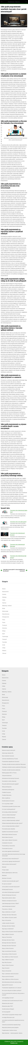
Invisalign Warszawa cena (8, 1017)
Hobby (3, 600)
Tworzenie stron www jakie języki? (18, 521)
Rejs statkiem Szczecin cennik (9, 917)
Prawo (3, 622)
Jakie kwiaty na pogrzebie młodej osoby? (12, 1014)
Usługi (3, 647)
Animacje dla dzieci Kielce (8, 940)
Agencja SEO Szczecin (7, 985)
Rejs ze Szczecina (6, 920)
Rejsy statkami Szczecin (8, 959)
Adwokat (4, 867)
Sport (3, 633)
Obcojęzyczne (5, 617)
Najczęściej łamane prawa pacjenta (10, 1027)
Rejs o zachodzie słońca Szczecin (10, 973)
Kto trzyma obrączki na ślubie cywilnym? (11, 990)
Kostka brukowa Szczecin (8, 800)
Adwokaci (4, 875)
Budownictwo (5, 591)
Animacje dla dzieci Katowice (9, 942)
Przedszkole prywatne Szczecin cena (11, 806)
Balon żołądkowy (6, 798)
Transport (4, 639)
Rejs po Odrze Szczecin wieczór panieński (12, 931)
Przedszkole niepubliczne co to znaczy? (11, 987)
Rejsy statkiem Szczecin (8, 934)
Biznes (4, 588)
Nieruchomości (5, 614)
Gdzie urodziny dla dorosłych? (9, 864)
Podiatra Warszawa (6, 795)
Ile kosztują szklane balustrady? (9, 812)
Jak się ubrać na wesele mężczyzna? (11, 886)
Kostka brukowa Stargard (8, 1009)
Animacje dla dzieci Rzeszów (9, 945)
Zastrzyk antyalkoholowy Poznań (10, 758)
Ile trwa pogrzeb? (6, 1011)
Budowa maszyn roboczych (8, 750)
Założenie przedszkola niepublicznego (11, 1024)
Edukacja (4, 597)
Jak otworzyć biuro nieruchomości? (10, 858)
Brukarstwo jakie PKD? (7, 1006)
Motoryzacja (5, 611)
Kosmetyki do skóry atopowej (9, 781)
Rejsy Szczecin (5, 968)
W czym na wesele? (7, 884)
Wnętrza (4, 650)
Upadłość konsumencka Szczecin (10, 831)
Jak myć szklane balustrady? (9, 815)
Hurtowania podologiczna (8, 789)
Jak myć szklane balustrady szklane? (11, 820)
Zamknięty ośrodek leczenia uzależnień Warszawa (14, 767)
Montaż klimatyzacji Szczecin (9, 895)
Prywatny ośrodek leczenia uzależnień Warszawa (14, 764)
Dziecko (4, 594)
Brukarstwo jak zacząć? (7, 1003)
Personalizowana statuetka (8, 829)
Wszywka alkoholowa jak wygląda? (10, 784)
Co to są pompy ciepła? (7, 803)
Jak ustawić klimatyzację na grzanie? (11, 892)
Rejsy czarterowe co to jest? (9, 912)
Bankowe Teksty (14, 1)
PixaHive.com (13, 1043)
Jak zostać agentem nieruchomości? (10, 851)
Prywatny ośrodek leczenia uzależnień (11, 770)
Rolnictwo (4, 628)
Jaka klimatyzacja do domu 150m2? (10, 903)
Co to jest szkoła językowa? (8, 809)
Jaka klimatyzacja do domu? (8, 906)
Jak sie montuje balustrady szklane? (10, 826)
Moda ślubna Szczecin (7, 837)
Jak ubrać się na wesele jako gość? (10, 881)
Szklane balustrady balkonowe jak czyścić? (12, 823)
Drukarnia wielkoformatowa (8, 817)
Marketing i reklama (7, 605)
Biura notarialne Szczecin (8, 756)
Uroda (3, 645)
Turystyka (4, 642)
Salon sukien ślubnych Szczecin (9, 840)
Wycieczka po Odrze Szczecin (9, 954)
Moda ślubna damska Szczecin (9, 834)
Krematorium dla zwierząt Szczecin (10, 778)
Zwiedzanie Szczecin (7, 843)
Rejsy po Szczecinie (7, 937)
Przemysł (4, 625)
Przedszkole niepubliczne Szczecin (10, 761)
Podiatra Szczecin (6, 792)
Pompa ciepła (5, 869)
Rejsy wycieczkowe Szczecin (9, 951)
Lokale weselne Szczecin (8, 923)
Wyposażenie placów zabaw (9, 898)
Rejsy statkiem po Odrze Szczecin (10, 979)
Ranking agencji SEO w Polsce (9, 772)
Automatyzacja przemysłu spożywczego (11, 982)
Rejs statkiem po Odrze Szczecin (10, 957)
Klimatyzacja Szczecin (7, 889)
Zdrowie (4, 653)
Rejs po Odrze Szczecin (8, 948)
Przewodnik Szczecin (7, 848)
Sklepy (4, 631)
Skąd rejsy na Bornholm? (8, 928)
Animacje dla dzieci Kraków (8, 926)
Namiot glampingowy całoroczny (9, 872)
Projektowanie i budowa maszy (9, 1030)
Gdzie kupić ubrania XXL (8, 753)
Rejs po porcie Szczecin (8, 976)
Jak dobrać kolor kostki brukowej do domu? (12, 1000)
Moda (3, 608)
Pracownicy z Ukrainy (7, 909)
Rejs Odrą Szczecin (6, 962)
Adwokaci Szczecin (6, 878)
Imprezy (4, 602)
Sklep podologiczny (6, 786)
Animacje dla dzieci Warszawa (9, 914)
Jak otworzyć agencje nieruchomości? (11, 861)
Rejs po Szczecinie (6, 971)
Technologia (5, 636)
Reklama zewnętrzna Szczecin (9, 900)
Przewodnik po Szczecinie (8, 845)
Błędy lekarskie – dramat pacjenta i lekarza (12, 1033)
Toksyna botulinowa (6, 775)
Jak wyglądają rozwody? (8, 997)
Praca (3, 619)
